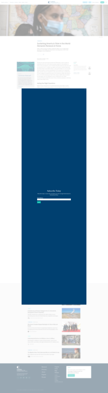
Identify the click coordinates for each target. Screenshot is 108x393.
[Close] (85, 89)
